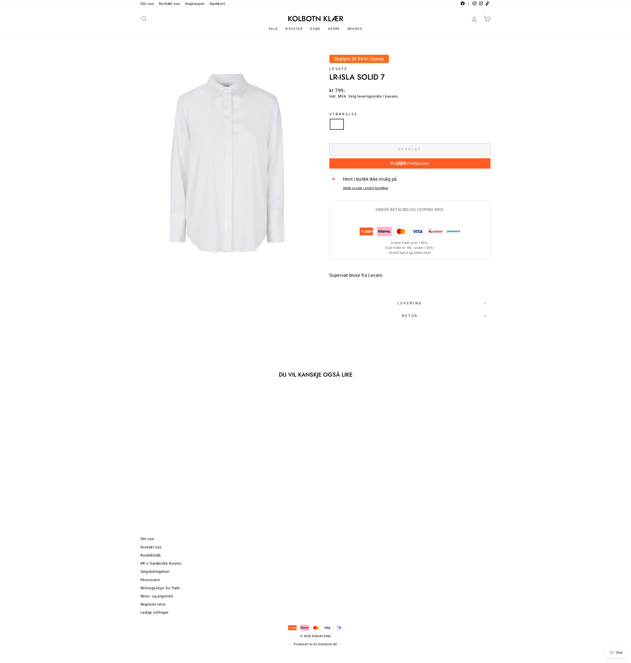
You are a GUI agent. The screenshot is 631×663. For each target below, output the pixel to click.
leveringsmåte (369, 96)
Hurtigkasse (417, 163)
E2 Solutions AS (325, 644)
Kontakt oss (169, 3)
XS (337, 124)
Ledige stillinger (154, 612)
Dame (315, 29)
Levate (338, 69)
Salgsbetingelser (155, 571)
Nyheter (294, 29)
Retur (410, 316)
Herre (334, 29)
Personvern (150, 580)
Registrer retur (153, 604)
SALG (273, 29)
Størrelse (343, 114)
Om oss (147, 3)
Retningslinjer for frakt (160, 588)
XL (389, 124)
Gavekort (217, 3)
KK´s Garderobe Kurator (161, 563)
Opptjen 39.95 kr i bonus (359, 58)
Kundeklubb (150, 555)
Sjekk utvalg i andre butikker (365, 188)
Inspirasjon (195, 3)
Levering (410, 303)
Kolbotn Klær (315, 18)
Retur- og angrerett (156, 596)
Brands (355, 29)
